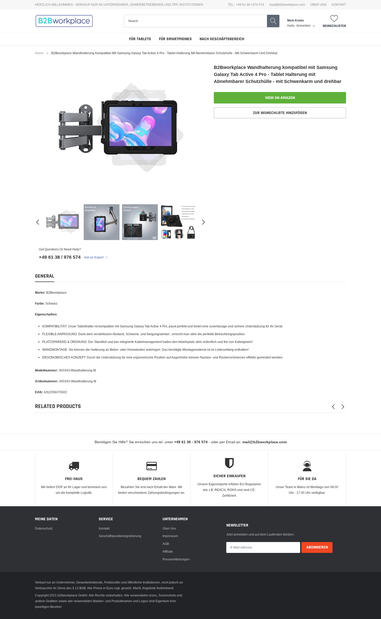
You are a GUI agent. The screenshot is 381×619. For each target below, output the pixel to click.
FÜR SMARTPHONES (175, 39)
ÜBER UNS (318, 4)
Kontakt (104, 528)
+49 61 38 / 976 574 (60, 257)
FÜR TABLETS (140, 39)
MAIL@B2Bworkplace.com (287, 4)
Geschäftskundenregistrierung (120, 536)
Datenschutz (44, 528)
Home (39, 53)
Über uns (169, 528)
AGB (166, 544)
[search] (195, 21)
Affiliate (168, 551)
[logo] (64, 21)
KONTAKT (339, 4)
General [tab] (44, 276)
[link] (63, 222)
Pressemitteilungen (176, 559)
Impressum (170, 536)
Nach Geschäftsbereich (222, 39)
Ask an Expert (94, 257)
